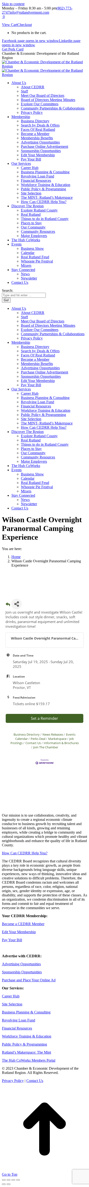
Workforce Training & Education (26, 1036)
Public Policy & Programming (24, 1044)
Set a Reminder (44, 718)
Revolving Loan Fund (18, 1020)
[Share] (8, 1180)
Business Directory (27, 734)
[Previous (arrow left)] (4, 1184)
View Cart (9, 25)
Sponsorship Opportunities (22, 972)
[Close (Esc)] (4, 1180)
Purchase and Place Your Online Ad (29, 980)
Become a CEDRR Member (23, 924)
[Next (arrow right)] (8, 1184)
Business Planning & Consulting (26, 1012)
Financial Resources (17, 1028)
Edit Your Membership (19, 932)
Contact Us (33, 743)
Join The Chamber (45, 747)
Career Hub (10, 996)
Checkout (24, 25)
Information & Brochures (61, 743)
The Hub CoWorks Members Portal (28, 1060)
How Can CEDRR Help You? (24, 853)
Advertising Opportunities (21, 964)
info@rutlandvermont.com (29, 12)
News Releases (52, 734)
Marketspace (57, 739)
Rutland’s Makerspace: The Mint (26, 1052)
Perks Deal (38, 739)
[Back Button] (8, 605)
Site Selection (12, 1004)
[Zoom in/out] (18, 1180)
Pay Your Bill (12, 940)
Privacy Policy (13, 1081)
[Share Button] (16, 604)
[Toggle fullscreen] (13, 1180)
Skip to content (13, 4)
